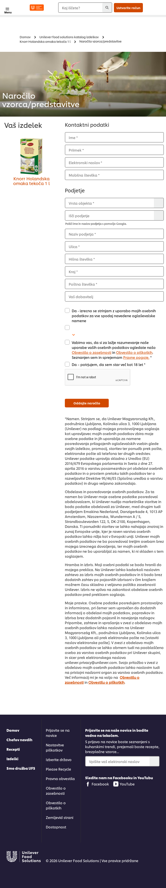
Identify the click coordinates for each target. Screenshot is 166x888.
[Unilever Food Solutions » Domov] (37, 7)
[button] (114, 377)
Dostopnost (56, 826)
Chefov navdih (19, 739)
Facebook (100, 783)
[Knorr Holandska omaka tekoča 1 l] (31, 156)
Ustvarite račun (128, 8)
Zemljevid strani (59, 817)
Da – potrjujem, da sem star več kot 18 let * (108, 364)
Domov (12, 730)
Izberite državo (59, 759)
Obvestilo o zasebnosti (91, 352)
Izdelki (12, 758)
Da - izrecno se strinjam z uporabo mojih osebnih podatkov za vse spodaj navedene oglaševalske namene (114, 315)
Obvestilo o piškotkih (134, 352)
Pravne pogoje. (136, 357)
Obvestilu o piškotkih (106, 682)
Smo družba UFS (20, 768)
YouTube (127, 783)
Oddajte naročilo (86, 403)
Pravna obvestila (60, 778)
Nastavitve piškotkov (55, 747)
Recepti (13, 749)
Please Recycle (58, 768)
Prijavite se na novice (58, 733)
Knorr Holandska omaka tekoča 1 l (31, 180)
